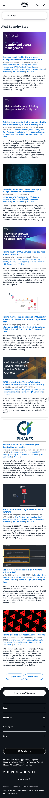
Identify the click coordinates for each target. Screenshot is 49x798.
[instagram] (17, 772)
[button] (13, 15)
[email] (33, 772)
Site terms (15, 786)
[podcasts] (29, 772)
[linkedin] (12, 772)
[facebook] (8, 772)
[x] (4, 772)
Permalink (7, 71)
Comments (20, 71)
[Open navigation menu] (4, 5)
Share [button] (31, 71)
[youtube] (25, 772)
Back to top (23, 779)
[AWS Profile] (44, 4)
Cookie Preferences (30, 786)
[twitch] (21, 772)
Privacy (6, 786)
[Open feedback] (46, 399)
